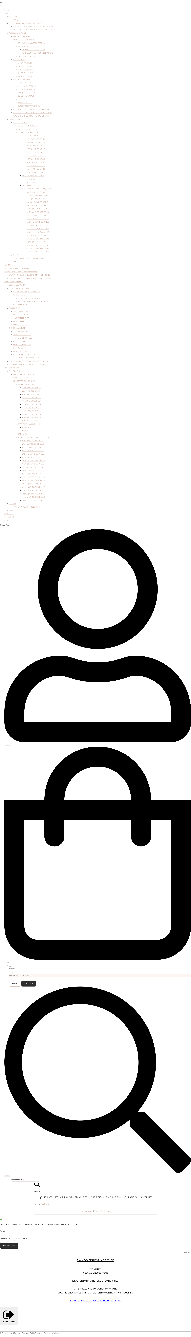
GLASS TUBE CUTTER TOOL (29, 106)
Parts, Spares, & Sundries (18, 33)
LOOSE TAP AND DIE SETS (28, 129)
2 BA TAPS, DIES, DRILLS (36, 149)
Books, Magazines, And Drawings (21, 20)
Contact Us (8, 514)
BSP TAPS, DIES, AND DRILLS (33, 176)
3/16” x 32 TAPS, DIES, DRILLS (38, 209)
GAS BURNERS (23, 46)
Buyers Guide (9, 517)
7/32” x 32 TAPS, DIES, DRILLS (38, 242)
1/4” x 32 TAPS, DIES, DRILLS (37, 199)
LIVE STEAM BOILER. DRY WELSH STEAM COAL (31, 109)
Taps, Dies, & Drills (20, 123)
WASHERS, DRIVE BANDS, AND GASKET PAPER (31, 116)
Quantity (3, 1238)
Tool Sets (16, 255)
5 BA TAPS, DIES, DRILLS (36, 159)
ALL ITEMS (13, 17)
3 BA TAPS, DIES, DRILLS (36, 152)
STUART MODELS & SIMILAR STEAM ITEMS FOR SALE (34, 27)
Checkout (29, 983)
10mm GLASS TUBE (25, 83)
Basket (15, 983)
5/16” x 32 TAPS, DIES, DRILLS (38, 222)
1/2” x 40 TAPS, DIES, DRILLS (37, 196)
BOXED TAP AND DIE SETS (28, 126)
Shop (6, 13)
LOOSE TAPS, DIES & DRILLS (28, 133)
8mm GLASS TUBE (25, 103)
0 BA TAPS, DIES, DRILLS (36, 139)
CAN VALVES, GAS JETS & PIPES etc (31, 43)
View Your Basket (86, 1211)
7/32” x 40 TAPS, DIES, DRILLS (38, 245)
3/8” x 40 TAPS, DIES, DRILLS (38, 219)
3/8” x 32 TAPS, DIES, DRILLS (37, 215)
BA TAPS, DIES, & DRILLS (31, 136)
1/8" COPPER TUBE (25, 66)
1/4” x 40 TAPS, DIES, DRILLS (37, 202)
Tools (15, 262)
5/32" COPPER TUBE (26, 73)
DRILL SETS (26, 186)
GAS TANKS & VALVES (26, 56)
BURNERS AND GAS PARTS (23, 40)
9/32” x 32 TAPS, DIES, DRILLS (38, 249)
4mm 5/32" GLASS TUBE (27, 89)
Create (57, 1333)
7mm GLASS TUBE (25, 99)
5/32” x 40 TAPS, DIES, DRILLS (38, 232)
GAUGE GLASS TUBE (21, 80)
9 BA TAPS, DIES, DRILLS (36, 172)
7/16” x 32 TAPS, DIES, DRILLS (38, 235)
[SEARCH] (37, 1183)
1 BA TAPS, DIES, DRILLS (36, 142)
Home (6, 10)
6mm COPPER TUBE (25, 76)
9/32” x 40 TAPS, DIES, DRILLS (38, 252)
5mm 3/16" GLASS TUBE (27, 93)
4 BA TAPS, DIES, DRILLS (36, 156)
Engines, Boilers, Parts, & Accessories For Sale (26, 23)
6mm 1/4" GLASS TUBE (26, 96)
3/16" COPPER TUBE (26, 70)
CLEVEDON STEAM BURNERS (33, 50)
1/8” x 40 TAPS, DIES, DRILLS (37, 205)
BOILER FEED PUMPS (21, 36)
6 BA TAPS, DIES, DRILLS (36, 162)
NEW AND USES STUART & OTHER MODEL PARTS (32, 113)
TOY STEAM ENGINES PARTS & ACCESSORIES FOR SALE (35, 30)
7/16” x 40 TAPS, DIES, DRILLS (38, 239)
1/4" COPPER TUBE (25, 63)
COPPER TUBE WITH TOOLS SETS (31, 258)
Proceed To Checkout (102, 1211)
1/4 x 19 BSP (31, 179)
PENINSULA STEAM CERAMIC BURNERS (37, 53)
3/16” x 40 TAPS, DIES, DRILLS (38, 212)
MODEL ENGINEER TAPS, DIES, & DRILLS (37, 189)
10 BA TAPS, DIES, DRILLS (36, 146)
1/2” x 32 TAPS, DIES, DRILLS (37, 192)
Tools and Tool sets (16, 119)
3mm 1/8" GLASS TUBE (27, 86)
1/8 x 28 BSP (31, 182)
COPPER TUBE (19, 60)
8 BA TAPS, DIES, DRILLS (36, 169)
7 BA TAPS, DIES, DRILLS (36, 166)
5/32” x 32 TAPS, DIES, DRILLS (38, 229)
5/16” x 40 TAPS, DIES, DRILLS (38, 225)
